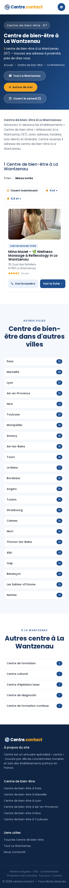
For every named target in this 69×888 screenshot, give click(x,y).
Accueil (8, 65)
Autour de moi (22, 87)
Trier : (8, 178)
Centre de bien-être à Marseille (25, 794)
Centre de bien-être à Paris (22, 788)
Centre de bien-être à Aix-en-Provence (31, 807)
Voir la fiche (51, 284)
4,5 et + (16, 198)
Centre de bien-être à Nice (22, 813)
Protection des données (22, 875)
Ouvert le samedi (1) (27, 98)
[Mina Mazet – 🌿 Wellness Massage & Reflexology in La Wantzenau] (34, 224)
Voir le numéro (25, 284)
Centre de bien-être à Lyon (22, 801)
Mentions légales (20, 871)
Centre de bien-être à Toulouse (26, 819)
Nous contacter (15, 852)
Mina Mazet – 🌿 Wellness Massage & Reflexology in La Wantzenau (33, 255)
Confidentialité (49, 871)
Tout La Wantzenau (26, 76)
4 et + (54, 190)
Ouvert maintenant (24, 190)
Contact (57, 875)
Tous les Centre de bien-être (24, 840)
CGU (35, 871)
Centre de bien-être (30, 65)
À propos (44, 875)
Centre (27, 7)
